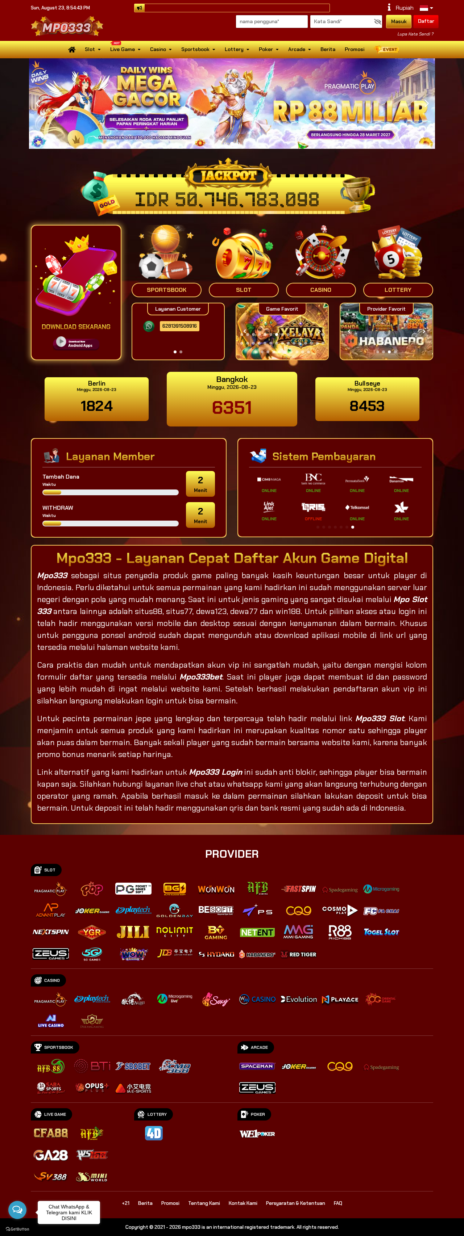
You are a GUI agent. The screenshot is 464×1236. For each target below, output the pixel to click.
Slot (90, 49)
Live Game (122, 49)
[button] (426, 104)
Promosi (354, 49)
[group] (386, 331)
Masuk (399, 21)
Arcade (296, 49)
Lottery (234, 49)
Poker (266, 49)
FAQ (338, 1203)
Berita (327, 49)
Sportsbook (195, 49)
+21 (125, 1203)
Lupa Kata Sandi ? (415, 34)
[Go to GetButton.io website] (17, 1229)
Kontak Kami (243, 1203)
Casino (158, 49)
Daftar (426, 21)
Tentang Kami (204, 1203)
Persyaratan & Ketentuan (295, 1203)
